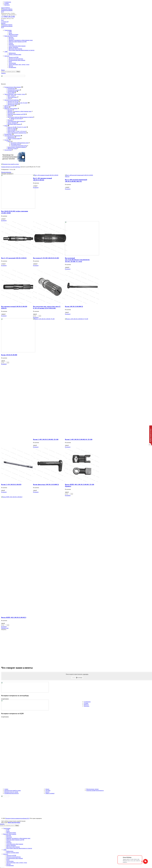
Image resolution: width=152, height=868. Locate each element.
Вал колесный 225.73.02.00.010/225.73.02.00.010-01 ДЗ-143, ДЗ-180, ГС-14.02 (77, 259)
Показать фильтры (6, 172)
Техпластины (12, 63)
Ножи (10, 61)
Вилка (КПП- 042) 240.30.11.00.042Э (13, 617)
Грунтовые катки (15, 144)
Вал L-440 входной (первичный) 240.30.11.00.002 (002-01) (76, 180)
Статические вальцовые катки (19, 145)
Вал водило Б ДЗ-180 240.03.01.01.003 (46, 258)
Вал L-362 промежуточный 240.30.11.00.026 (42, 179)
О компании (87, 701)
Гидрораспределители (13, 90)
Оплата (47, 792)
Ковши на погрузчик (16, 118)
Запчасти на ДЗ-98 (12, 104)
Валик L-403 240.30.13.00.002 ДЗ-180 (45, 439)
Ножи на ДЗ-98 (12, 128)
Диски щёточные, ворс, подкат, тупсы (19, 64)
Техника (6, 140)
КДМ (10, 31)
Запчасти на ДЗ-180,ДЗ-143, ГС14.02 (17, 102)
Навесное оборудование (10, 108)
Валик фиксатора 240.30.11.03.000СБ (46, 484)
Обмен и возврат (49, 793)
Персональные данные (92, 789)
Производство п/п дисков (11, 792)
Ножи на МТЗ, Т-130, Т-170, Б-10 (17, 131)
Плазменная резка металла (11, 793)
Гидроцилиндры (12, 91)
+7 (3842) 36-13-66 (8, 16)
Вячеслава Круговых (14, 822)
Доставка (47, 790)
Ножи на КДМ (11, 130)
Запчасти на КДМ (13, 57)
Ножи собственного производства (17, 132)
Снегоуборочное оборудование (17, 46)
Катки (10, 33)
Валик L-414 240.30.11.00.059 (11, 484)
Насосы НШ (11, 92)
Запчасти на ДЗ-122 (13, 101)
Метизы (11, 66)
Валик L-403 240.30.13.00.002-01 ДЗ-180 (78, 439)
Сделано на (74, 677)
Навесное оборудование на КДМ (17, 41)
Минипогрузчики (13, 34)
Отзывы (86, 703)
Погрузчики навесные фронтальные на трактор (21, 50)
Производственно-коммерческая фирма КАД (17, 818)
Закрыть (3, 73)
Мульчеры (11, 38)
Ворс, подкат (11, 95)
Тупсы (9, 98)
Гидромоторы (11, 88)
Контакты (86, 706)
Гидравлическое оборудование (17, 60)
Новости (86, 704)
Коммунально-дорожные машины (17, 147)
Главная (3, 166)
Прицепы (11, 44)
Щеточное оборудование (15, 48)
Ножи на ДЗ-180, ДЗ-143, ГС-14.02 (17, 127)
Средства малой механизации (12, 135)
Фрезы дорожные (13, 47)
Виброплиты (12, 53)
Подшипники (12, 67)
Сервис (6, 789)
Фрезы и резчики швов (15, 54)
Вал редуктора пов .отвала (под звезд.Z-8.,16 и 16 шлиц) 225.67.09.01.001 (47, 307)
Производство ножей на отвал (12, 790)
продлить (85, 674)
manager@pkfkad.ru (5, 7)
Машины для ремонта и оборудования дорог (21, 40)
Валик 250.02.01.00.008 (9, 355)
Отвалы (11, 43)
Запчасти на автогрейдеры (16, 58)
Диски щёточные (12, 97)
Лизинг (47, 789)
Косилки (11, 37)
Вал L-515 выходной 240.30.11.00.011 (14, 258)
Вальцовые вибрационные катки (19, 142)
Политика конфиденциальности (95, 790)
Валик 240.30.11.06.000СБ (74, 306)
